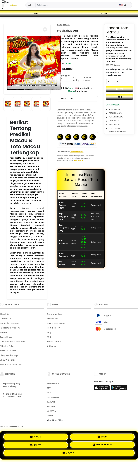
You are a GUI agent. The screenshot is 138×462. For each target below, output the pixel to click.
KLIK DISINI (78, 160)
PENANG (51, 406)
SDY (49, 388)
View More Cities (55, 420)
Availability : (62, 89)
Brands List (52, 318)
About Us (4, 314)
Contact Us (5, 318)
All (29, 5)
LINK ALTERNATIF (104, 445)
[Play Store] (119, 388)
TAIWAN (51, 402)
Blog (49, 332)
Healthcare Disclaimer (11, 364)
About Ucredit (54, 341)
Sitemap (4, 332)
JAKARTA (51, 411)
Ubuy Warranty (7, 360)
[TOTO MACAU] (13, 5)
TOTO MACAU (63, 25)
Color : (66, 98)
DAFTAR (103, 13)
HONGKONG (53, 397)
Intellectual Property (10, 327)
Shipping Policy (7, 346)
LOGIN (35, 13)
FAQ (49, 337)
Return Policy (53, 327)
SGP (49, 392)
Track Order (6, 337)
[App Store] (102, 388)
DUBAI (50, 415)
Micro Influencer (8, 350)
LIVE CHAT (71, 453)
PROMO (37, 435)
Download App (54, 314)
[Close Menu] (3, 5)
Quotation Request (9, 323)
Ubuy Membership (9, 355)
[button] (45, 29)
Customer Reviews (56, 323)
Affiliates (51, 346)
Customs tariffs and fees (12, 341)
